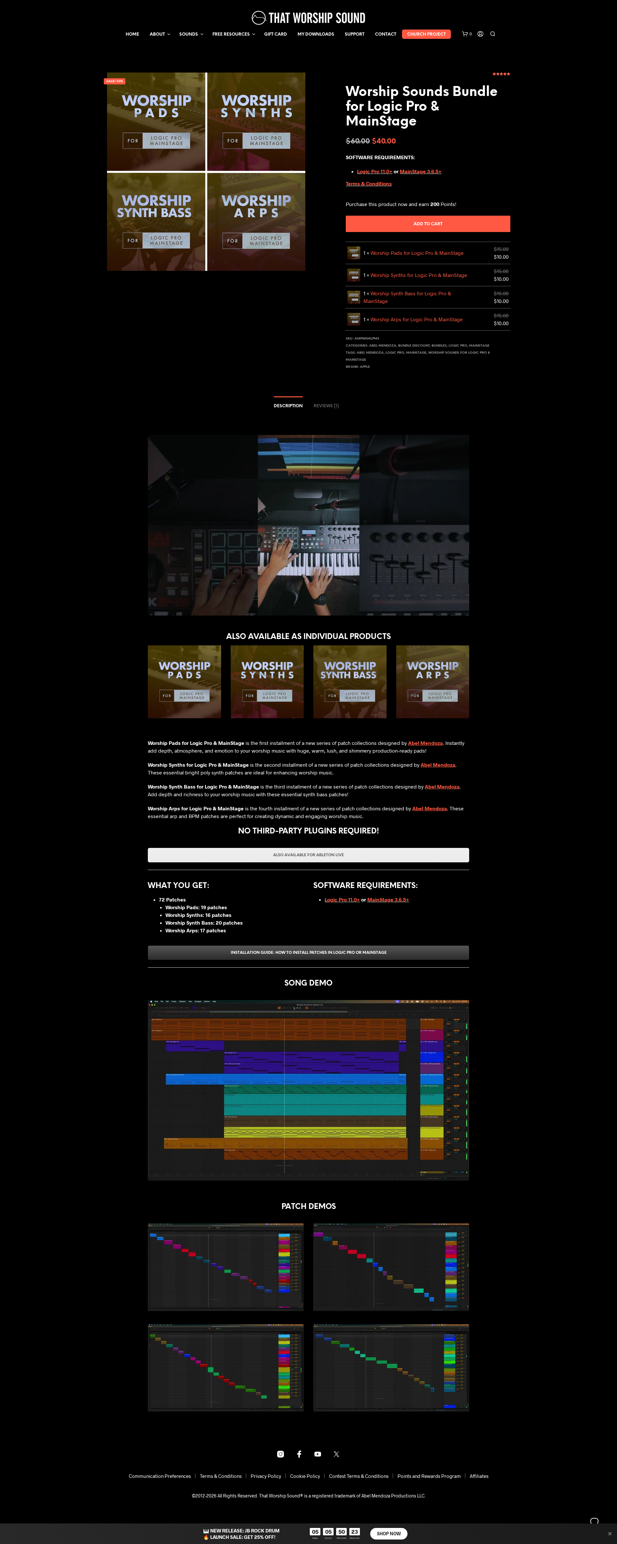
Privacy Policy (266, 1476)
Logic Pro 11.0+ (374, 171)
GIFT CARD (275, 34)
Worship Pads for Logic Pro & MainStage (417, 253)
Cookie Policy (305, 1476)
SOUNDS (188, 34)
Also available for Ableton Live (308, 855)
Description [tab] (288, 406)
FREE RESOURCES (231, 34)
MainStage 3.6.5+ (421, 171)
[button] (467, 34)
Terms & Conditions (369, 183)
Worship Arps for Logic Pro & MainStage (417, 319)
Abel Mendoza (382, 346)
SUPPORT (354, 34)
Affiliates (479, 1476)
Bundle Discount (414, 346)
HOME (132, 34)
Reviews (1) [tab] (326, 406)
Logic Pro (458, 346)
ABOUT (157, 34)
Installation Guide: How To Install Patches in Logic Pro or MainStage (309, 953)
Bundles (439, 346)
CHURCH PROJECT (426, 34)
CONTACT (385, 34)
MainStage (479, 346)
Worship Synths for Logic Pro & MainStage (419, 275)
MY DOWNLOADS (316, 34)
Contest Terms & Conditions (359, 1476)
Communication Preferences (160, 1476)
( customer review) (501, 76)
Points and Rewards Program (429, 1476)
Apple (365, 367)
